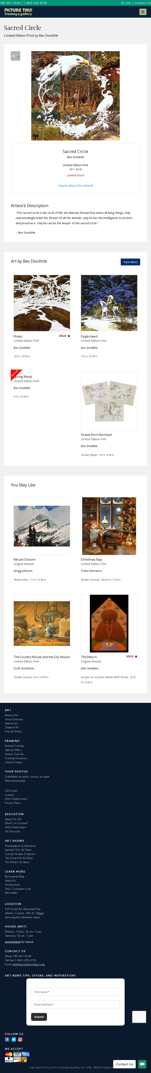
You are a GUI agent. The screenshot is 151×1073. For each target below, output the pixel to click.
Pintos (18, 336)
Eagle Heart (89, 336)
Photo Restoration (15, 780)
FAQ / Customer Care (18, 888)
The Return (89, 657)
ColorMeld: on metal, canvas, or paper (27, 776)
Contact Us (143, 3)
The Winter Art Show (17, 862)
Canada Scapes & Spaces (20, 853)
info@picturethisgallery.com (28, 964)
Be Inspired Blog (14, 876)
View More (130, 262)
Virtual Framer (13, 762)
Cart (127, 3)
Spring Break (23, 376)
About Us (10, 880)
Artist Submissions (16, 798)
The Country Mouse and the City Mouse (42, 657)
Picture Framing (14, 745)
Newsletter (11, 892)
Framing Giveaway (16, 758)
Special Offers (13, 749)
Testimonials (12, 884)
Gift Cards (11, 790)
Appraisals (11, 723)
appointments (13, 941)
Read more (41, 323)
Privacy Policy (13, 802)
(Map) (40, 913)
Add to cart (109, 323)
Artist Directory (14, 719)
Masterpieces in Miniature (20, 845)
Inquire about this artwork (75, 185)
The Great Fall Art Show (19, 858)
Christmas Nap (91, 559)
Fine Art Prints (13, 731)
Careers (10, 794)
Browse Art (11, 715)
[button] (142, 12)
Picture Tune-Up (14, 754)
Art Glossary (12, 831)
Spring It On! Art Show (18, 849)
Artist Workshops (15, 827)
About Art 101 (13, 819)
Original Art (12, 727)
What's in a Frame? (16, 823)
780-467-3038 (10, 3)
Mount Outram (24, 559)
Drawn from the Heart (96, 434)
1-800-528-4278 (35, 3)
